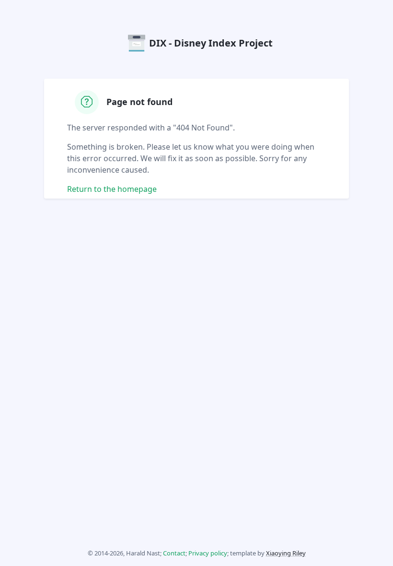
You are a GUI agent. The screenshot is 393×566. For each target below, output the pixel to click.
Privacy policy (207, 553)
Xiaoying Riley (286, 553)
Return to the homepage (112, 189)
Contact (174, 553)
